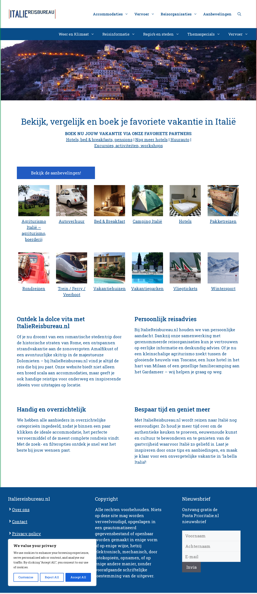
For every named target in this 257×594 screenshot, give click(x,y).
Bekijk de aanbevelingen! (56, 172)
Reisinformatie (116, 34)
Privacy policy (26, 533)
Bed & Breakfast (109, 221)
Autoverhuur (72, 221)
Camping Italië (147, 221)
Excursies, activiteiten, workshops (128, 145)
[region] (52, 562)
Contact (19, 521)
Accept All (78, 577)
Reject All (52, 577)
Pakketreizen (223, 221)
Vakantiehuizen (109, 288)
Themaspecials (201, 34)
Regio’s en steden (158, 34)
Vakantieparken (147, 288)
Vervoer (235, 34)
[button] (239, 14)
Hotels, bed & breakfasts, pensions (99, 139)
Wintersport (223, 288)
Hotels (185, 221)
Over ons (21, 509)
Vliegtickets (185, 288)
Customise (25, 577)
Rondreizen (33, 288)
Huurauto (179, 139)
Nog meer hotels (151, 139)
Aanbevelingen (217, 14)
